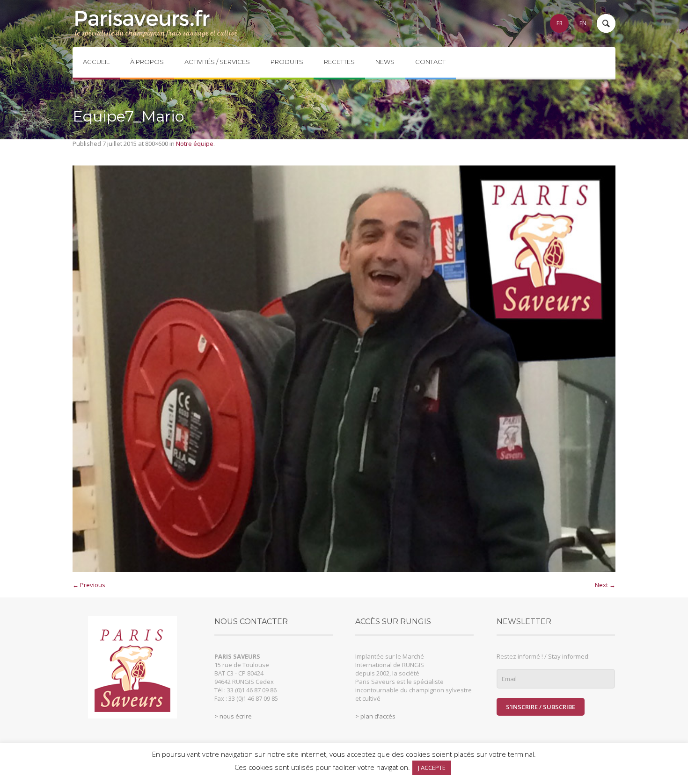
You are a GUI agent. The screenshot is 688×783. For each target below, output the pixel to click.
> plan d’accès (375, 716)
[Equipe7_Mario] (344, 368)
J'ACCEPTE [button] (432, 767)
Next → (605, 585)
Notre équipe (194, 143)
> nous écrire (233, 716)
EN (582, 23)
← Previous (89, 585)
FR (559, 23)
